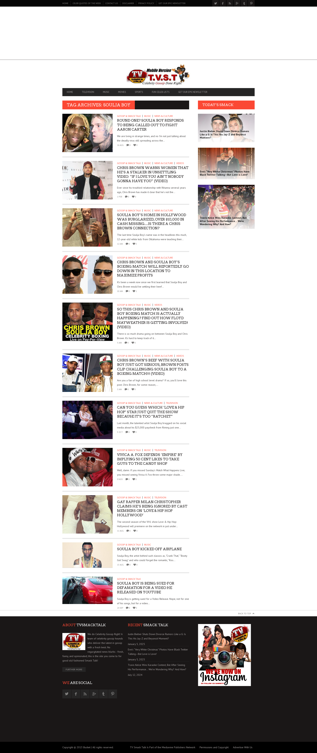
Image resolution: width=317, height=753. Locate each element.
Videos (180, 163)
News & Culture (163, 116)
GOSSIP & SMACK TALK (129, 116)
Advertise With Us (242, 747)
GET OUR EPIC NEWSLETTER (171, 3)
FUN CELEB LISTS (161, 92)
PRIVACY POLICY (146, 3)
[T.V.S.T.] (158, 75)
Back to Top (244, 613)
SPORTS (139, 92)
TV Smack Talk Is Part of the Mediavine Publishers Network (162, 747)
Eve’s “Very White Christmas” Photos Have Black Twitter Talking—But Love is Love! (158, 652)
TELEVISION (88, 92)
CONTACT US (111, 3)
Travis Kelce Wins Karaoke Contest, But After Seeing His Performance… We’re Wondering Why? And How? (157, 667)
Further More (74, 669)
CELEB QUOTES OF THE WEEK (87, 3)
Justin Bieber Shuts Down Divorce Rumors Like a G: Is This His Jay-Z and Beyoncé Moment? (157, 636)
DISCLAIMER (128, 3)
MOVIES (122, 92)
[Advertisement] (158, 34)
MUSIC (106, 92)
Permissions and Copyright (214, 747)
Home (65, 3)
